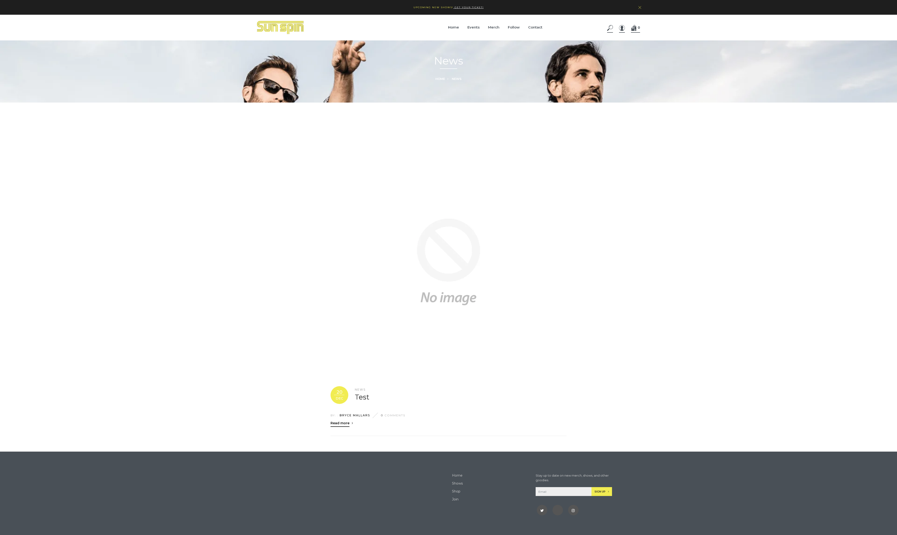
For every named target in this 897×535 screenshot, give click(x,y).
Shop (456, 491)
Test (362, 397)
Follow (514, 27)
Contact (535, 27)
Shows (457, 483)
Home (453, 27)
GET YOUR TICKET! (468, 7)
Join (455, 499)
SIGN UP (600, 491)
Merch (493, 27)
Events (473, 27)
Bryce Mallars (355, 415)
